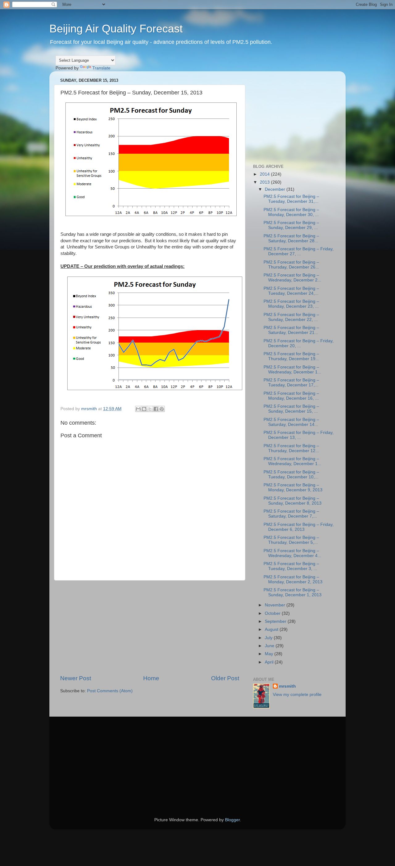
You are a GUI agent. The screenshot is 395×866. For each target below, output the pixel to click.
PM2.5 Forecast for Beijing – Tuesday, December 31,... (291, 199)
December (275, 189)
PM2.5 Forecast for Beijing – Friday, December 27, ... (299, 251)
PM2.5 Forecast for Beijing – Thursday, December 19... (291, 356)
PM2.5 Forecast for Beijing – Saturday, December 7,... (291, 513)
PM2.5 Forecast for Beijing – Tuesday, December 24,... (291, 291)
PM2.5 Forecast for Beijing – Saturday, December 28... (291, 238)
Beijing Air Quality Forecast (116, 28)
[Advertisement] (149, 627)
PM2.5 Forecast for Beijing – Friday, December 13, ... (299, 435)
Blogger (232, 820)
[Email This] (138, 409)
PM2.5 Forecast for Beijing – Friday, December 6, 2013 (299, 527)
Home (151, 678)
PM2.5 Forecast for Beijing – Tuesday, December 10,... (291, 474)
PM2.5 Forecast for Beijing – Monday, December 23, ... (291, 304)
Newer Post (75, 678)
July (269, 637)
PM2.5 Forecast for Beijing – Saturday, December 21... (291, 330)
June (270, 645)
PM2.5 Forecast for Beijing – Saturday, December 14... (291, 422)
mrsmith (287, 686)
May (269, 654)
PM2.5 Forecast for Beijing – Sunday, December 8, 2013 (293, 501)
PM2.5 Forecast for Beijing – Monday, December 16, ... (291, 396)
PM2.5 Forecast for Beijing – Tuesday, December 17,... (291, 382)
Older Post (225, 678)
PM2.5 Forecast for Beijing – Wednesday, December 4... (292, 553)
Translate (101, 68)
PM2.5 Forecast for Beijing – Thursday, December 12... (291, 448)
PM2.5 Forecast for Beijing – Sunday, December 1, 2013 (293, 592)
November (275, 605)
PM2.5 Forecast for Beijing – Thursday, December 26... (291, 264)
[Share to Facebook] (156, 409)
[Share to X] (150, 409)
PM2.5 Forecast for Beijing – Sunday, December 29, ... (291, 225)
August (272, 629)
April (270, 662)
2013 (265, 182)
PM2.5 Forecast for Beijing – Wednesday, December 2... (292, 277)
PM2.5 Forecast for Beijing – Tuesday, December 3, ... (291, 566)
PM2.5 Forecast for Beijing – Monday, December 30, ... (291, 212)
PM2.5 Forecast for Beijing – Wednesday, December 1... (292, 369)
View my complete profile (297, 694)
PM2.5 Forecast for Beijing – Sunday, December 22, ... (291, 317)
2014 (265, 174)
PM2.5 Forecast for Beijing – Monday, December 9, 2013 (293, 487)
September (276, 621)
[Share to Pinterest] (162, 409)
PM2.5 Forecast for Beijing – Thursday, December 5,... (291, 540)
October (273, 613)
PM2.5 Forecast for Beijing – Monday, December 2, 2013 (293, 579)
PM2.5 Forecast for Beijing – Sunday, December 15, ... (291, 409)
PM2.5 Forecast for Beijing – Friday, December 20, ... (299, 343)
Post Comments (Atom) (110, 691)
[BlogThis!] (144, 409)
